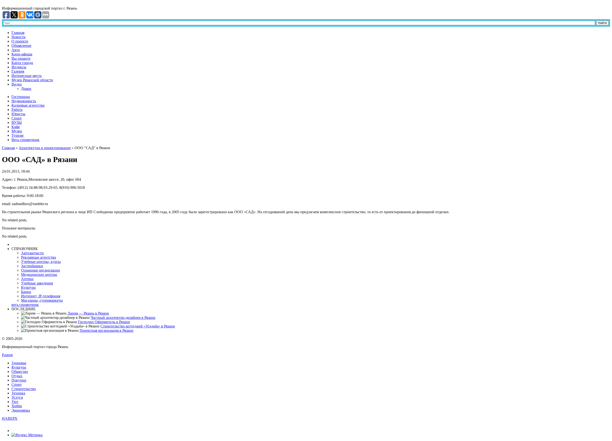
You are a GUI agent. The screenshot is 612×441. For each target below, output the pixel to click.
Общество (19, 372)
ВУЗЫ (16, 122)
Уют (14, 402)
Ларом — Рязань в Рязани (88, 313)
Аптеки (27, 279)
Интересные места (26, 76)
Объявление (21, 46)
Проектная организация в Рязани (106, 330)
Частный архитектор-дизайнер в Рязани (123, 318)
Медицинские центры (39, 274)
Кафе (15, 127)
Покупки (18, 380)
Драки (26, 89)
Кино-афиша (21, 54)
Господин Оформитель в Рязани (104, 322)
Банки (26, 292)
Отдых (16, 376)
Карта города (22, 63)
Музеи (16, 131)
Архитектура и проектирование (45, 148)
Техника (18, 393)
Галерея (17, 71)
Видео (16, 84)
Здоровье (18, 363)
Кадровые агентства (27, 105)
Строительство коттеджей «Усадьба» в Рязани (137, 326)
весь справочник (25, 305)
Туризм (17, 135)
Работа (16, 110)
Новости (18, 37)
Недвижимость (23, 101)
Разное (7, 355)
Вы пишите (20, 58)
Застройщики (32, 266)
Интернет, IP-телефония (40, 296)
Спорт (16, 118)
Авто (15, 50)
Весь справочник (25, 140)
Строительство (23, 389)
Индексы (18, 67)
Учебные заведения (37, 283)
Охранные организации (40, 270)
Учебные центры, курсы (41, 262)
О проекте (19, 41)
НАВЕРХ (9, 418)
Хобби (16, 406)
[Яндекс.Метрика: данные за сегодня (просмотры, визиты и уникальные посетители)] (27, 435)
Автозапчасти (32, 253)
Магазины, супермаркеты (42, 300)
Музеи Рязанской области (32, 80)
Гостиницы (20, 97)
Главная (17, 33)
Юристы (18, 114)
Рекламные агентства (38, 257)
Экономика (20, 410)
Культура (28, 287)
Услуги (17, 397)
